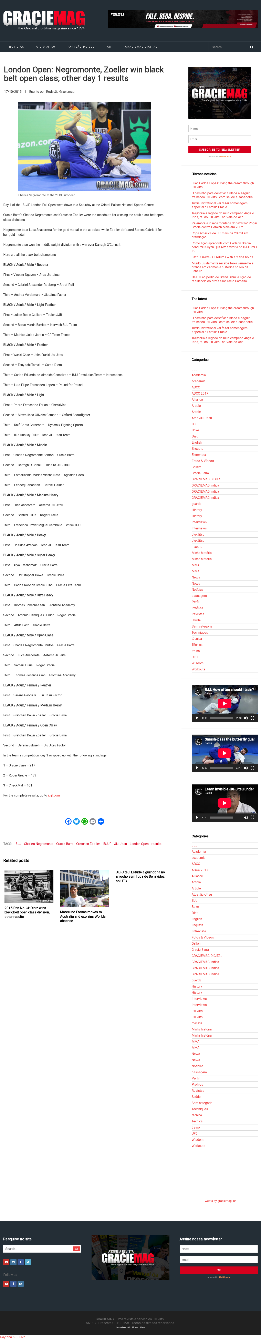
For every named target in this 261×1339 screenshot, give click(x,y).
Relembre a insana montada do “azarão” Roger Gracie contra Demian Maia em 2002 (224, 225)
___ (194, 369)
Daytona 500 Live (12, 1337)
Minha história (202, 553)
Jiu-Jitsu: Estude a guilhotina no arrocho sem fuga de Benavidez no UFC (140, 876)
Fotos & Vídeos (203, 461)
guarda (196, 504)
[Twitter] (28, 1262)
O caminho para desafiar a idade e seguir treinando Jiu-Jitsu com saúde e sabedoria (222, 195)
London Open (139, 844)
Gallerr (196, 467)
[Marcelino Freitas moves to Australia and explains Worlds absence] (85, 888)
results (156, 844)
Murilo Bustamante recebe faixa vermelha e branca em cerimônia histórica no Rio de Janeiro (222, 267)
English (197, 442)
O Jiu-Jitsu (45, 46)
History (197, 510)
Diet (195, 436)
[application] (225, 703)
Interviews (199, 522)
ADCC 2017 (200, 393)
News (196, 577)
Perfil (195, 602)
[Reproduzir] (197, 718)
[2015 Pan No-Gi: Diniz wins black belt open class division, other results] (29, 886)
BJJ (18, 844)
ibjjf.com (54, 795)
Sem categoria (202, 626)
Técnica (197, 645)
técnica (197, 639)
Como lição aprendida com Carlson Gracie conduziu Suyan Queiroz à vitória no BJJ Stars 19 (224, 247)
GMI (110, 46)
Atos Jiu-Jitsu (202, 418)
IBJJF (107, 844)
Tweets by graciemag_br (219, 1201)
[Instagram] (13, 1262)
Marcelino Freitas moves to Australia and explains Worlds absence (83, 916)
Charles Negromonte (38, 844)
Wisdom (197, 663)
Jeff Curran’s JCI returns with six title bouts (222, 257)
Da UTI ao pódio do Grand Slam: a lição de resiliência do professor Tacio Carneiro (221, 279)
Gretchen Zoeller (88, 844)
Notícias (16, 46)
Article (196, 406)
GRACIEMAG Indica (205, 485)
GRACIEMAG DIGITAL (141, 46)
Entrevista (199, 455)
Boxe (195, 430)
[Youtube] (6, 1262)
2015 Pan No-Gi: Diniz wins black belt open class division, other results (27, 912)
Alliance (197, 400)
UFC (195, 657)
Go (77, 1248)
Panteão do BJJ (81, 46)
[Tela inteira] (252, 718)
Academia (199, 375)
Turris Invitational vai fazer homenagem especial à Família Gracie (220, 205)
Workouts (198, 669)
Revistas (198, 614)
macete (197, 547)
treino (196, 651)
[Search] (252, 47)
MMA (195, 565)
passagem (199, 596)
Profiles (197, 608)
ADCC (196, 387)
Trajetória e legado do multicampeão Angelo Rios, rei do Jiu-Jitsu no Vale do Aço (223, 215)
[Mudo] (246, 718)
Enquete (197, 449)
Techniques (200, 632)
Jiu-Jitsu (120, 844)
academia (198, 381)
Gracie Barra (64, 844)
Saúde (196, 620)
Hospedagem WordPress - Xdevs (130, 1327)
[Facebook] (21, 1262)
